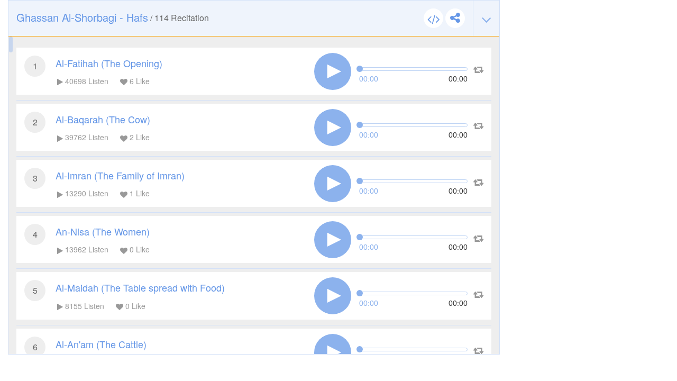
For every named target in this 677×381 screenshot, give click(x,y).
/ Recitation (112, 17)
